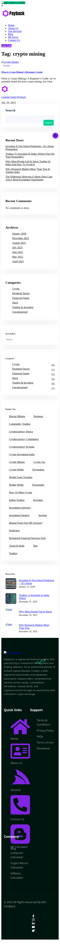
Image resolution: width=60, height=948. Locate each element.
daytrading (38, 469)
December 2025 (20, 238)
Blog (10, 34)
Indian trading (16, 500)
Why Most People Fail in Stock (35, 611)
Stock (15, 302)
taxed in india (16, 545)
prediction (14, 530)
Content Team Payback (13, 97)
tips (35, 545)
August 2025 (19, 242)
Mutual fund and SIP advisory (25, 522)
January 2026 (19, 233)
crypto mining (17, 462)
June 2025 (17, 252)
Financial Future (20, 298)
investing (38, 500)
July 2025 (17, 247)
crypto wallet (16, 469)
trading (13, 553)
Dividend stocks (21, 293)
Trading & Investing (22, 307)
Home (11, 25)
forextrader (38, 484)
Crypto (6, 65)
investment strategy (19, 515)
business (38, 416)
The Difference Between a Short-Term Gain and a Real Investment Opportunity (29, 178)
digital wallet (16, 484)
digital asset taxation (20, 477)
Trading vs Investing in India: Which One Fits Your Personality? (30, 155)
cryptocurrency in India (21, 446)
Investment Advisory (20, 507)
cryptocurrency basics (21, 431)
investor (42, 515)
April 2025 (18, 261)
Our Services (15, 31)
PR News (13, 37)
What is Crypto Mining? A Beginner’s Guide (22, 72)
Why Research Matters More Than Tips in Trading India (28, 170)
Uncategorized (20, 311)
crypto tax (39, 462)
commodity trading (19, 424)
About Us (13, 28)
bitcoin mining (17, 416)
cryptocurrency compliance (24, 439)
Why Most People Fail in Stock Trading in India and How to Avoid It (28, 163)
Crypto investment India (21, 454)
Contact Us (14, 40)
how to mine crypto (20, 492)
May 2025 (17, 256)
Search (10, 110)
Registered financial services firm (27, 538)
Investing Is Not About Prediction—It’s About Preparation (30, 148)
